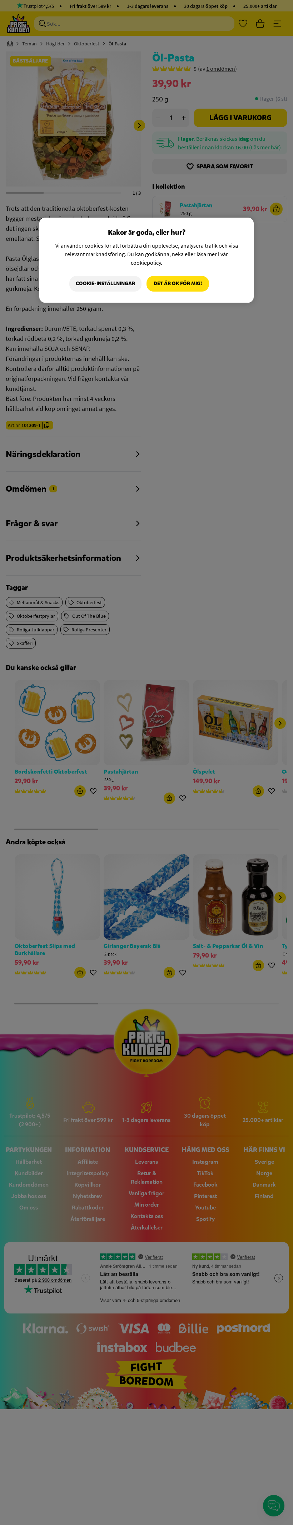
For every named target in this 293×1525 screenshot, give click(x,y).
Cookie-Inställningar (105, 283)
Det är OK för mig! (178, 283)
